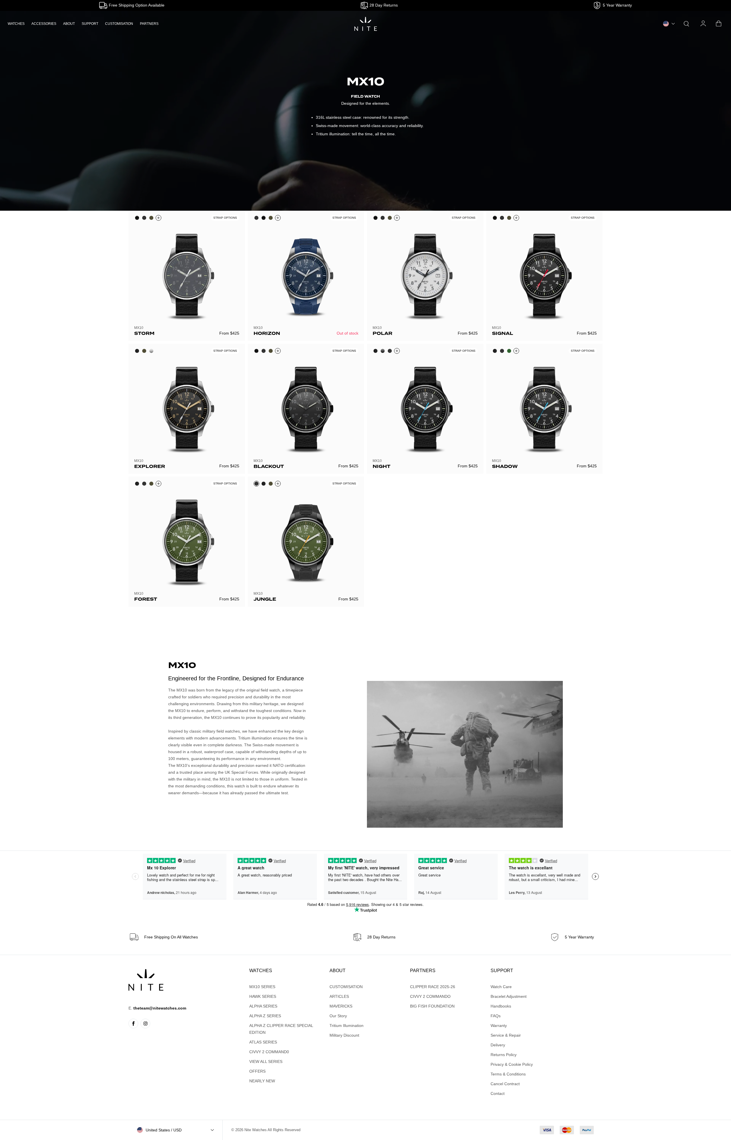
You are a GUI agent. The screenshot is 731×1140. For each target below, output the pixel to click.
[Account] (703, 23)
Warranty (499, 1025)
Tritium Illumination (347, 1025)
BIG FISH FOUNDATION (432, 1006)
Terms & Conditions (508, 1074)
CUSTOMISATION (119, 24)
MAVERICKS (341, 1006)
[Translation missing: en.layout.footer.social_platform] (133, 1023)
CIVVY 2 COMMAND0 (269, 1051)
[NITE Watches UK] (365, 24)
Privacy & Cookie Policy (512, 1064)
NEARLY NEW (262, 1081)
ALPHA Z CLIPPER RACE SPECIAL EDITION (281, 1029)
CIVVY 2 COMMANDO (430, 996)
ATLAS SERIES (263, 1042)
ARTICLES (339, 996)
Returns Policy (504, 1054)
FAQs (496, 1016)
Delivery (498, 1045)
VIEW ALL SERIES (265, 1061)
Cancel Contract (505, 1083)
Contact (498, 1093)
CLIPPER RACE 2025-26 (432, 986)
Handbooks (501, 1006)
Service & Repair (506, 1035)
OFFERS (257, 1071)
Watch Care (501, 986)
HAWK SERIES (262, 996)
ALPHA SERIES (263, 1006)
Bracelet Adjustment (509, 996)
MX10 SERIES (262, 986)
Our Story (338, 1016)
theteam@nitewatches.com (159, 1008)
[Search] (686, 23)
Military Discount (344, 1035)
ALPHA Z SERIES (265, 1016)
